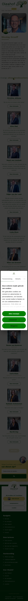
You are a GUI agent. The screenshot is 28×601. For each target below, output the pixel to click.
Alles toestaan (14, 314)
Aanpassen (13, 320)
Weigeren (14, 326)
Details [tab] (18, 279)
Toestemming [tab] (7, 279)
